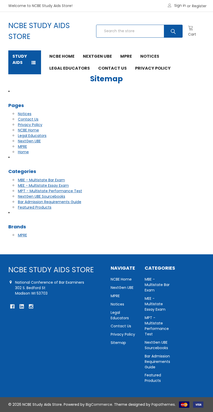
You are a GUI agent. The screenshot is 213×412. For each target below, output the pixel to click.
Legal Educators (69, 68)
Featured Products (34, 207)
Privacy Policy (153, 68)
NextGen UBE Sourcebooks (41, 196)
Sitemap (118, 342)
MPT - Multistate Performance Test (50, 191)
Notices (149, 56)
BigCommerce (99, 404)
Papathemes (163, 404)
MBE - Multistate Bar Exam (41, 180)
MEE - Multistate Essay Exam (43, 185)
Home (23, 152)
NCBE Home (62, 56)
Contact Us (112, 68)
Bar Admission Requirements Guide (49, 201)
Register (199, 6)
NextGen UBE (97, 56)
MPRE (126, 56)
